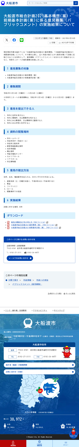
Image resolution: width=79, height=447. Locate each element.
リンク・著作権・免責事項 (15, 310)
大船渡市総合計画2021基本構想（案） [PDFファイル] (32, 225)
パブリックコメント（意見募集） (27, 284)
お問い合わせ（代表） (15, 372)
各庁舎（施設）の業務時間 (16, 365)
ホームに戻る (70, 293)
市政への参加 (42, 280)
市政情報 (27, 280)
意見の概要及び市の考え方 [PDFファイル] (28, 222)
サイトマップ (59, 310)
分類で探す (13, 280)
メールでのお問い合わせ (18, 258)
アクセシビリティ (40, 310)
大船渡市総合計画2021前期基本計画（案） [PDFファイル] (34, 227)
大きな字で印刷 (68, 42)
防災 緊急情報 (13, 444)
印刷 (53, 42)
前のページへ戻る (56, 293)
